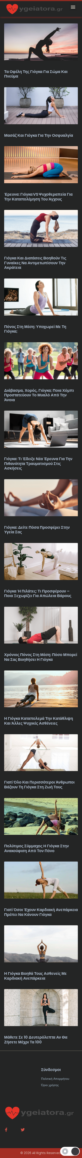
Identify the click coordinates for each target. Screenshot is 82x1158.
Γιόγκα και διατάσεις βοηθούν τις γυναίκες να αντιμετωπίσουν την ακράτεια (35, 262)
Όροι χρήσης (50, 1085)
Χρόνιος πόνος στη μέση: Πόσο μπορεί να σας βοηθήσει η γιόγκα (40, 657)
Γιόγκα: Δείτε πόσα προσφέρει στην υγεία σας (37, 530)
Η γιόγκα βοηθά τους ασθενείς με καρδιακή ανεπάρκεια (35, 976)
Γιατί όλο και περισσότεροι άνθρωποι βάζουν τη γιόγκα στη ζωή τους (39, 784)
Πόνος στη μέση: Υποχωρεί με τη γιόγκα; (35, 329)
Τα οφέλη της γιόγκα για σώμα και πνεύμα (36, 74)
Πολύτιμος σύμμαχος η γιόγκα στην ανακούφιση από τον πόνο (36, 848)
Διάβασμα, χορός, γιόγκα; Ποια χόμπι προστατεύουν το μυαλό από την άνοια (39, 395)
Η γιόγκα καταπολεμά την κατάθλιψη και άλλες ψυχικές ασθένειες (38, 721)
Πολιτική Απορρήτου (55, 1078)
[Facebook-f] (6, 1130)
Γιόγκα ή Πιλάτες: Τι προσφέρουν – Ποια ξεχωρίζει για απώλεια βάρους (37, 593)
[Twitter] (23, 1130)
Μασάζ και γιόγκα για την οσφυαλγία (38, 135)
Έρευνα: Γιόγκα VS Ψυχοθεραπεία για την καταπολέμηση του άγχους (38, 197)
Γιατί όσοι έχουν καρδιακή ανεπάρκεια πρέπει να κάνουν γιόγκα (41, 912)
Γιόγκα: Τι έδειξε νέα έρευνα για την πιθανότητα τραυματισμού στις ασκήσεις (38, 463)
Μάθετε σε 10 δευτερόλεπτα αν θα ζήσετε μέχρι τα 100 (35, 1039)
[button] (73, 7)
